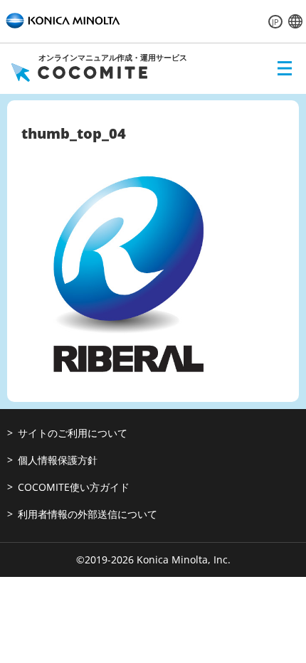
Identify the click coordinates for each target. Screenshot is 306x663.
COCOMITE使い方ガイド (74, 487)
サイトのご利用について (72, 433)
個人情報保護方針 (57, 460)
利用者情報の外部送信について (87, 514)
